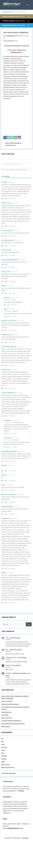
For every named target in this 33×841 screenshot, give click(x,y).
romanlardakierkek (17, 422)
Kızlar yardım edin (6, 718)
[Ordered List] (12, 169)
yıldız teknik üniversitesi (8, 773)
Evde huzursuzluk (15, 637)
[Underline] (7, 169)
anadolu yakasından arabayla (10, 704)
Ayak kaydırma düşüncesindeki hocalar (13, 723)
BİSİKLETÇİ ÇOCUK (16, 649)
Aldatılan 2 (15, 311)
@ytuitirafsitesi (13, 16)
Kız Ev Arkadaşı (22, 657)
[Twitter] (8, 137)
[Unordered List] (14, 169)
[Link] (21, 169)
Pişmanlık (4, 756)
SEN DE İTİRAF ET (9, 617)
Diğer (3, 744)
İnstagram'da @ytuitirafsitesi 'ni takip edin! (16, 45)
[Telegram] (15, 137)
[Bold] (3, 169)
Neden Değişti (5, 726)
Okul (2, 753)
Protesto (3, 758)
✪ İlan (3, 761)
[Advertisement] (16, 118)
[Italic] (5, 169)
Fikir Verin (4, 747)
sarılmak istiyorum (10, 145)
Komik (3, 750)
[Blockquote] (16, 169)
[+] (25, 169)
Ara (29, 624)
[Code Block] (18, 169)
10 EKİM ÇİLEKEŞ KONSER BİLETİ (11, 720)
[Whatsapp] (12, 137)
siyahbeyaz (15, 440)
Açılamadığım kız (6, 712)
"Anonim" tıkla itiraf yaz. (14, 12)
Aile (2, 738)
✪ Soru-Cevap (5, 764)
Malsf (14, 300)
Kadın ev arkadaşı (6, 701)
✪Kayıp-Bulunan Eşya (7, 767)
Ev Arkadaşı (4, 715)
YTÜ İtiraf (25, 838)
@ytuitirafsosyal (13, 21)
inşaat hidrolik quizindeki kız (13, 143)
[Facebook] (5, 137)
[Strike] (10, 169)
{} (23, 169)
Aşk (25, 36)
